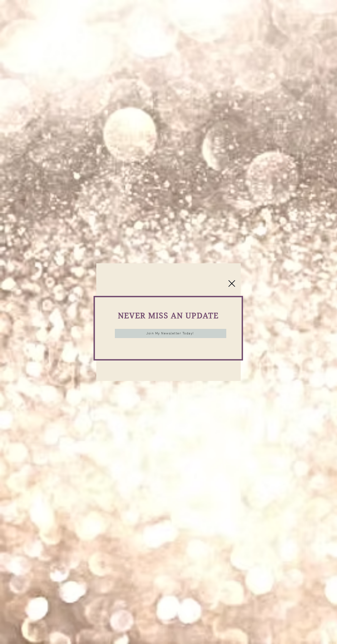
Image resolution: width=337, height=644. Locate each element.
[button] (231, 283)
